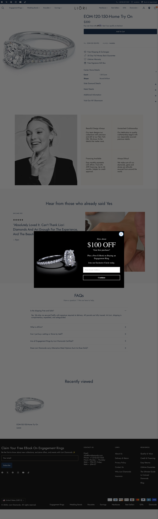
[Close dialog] (121, 234)
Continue (101, 277)
